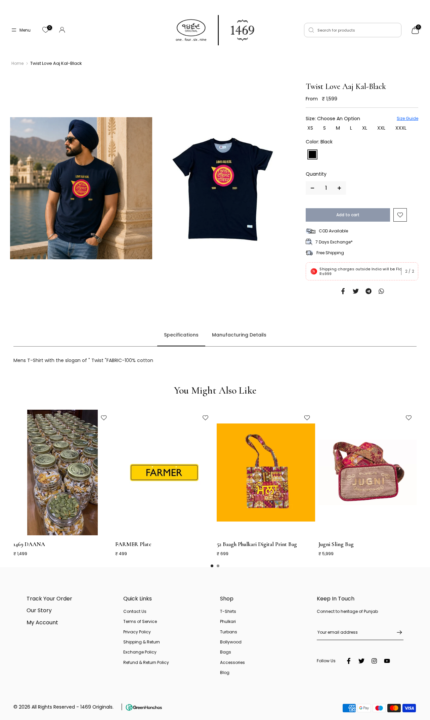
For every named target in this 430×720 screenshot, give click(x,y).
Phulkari (228, 621)
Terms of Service (140, 621)
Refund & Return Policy (146, 662)
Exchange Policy (140, 652)
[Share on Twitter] (356, 291)
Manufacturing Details (239, 335)
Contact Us (134, 611)
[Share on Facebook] (343, 291)
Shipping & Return (141, 642)
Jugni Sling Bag (336, 544)
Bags (225, 652)
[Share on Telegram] (369, 291)
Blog (224, 672)
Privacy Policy (137, 632)
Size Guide (407, 118)
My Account (42, 622)
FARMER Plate (133, 544)
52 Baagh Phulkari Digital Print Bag (257, 544)
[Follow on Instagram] (374, 661)
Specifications (181, 335)
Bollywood (231, 642)
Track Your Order (49, 598)
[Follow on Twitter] (361, 661)
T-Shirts (228, 611)
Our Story (39, 610)
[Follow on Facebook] (349, 661)
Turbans (228, 632)
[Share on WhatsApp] (381, 291)
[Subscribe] (396, 632)
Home (17, 63)
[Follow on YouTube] (387, 661)
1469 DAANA (29, 544)
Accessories (232, 662)
